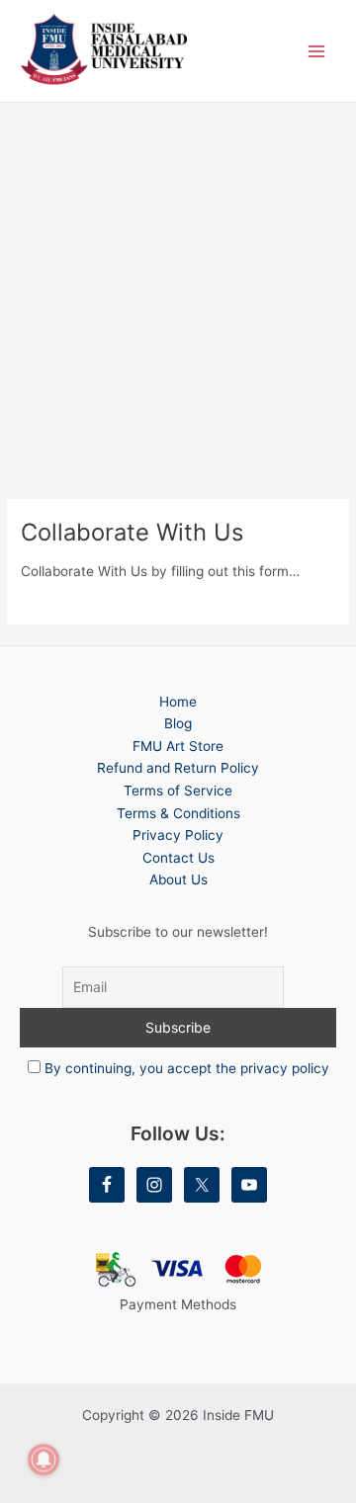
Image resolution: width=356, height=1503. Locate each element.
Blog (178, 723)
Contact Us (178, 858)
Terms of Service (178, 790)
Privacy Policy (178, 835)
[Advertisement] (178, 290)
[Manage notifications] (43, 1459)
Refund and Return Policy (178, 768)
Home (178, 702)
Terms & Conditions (178, 813)
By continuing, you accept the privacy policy (186, 1068)
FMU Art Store (178, 746)
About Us (178, 879)
